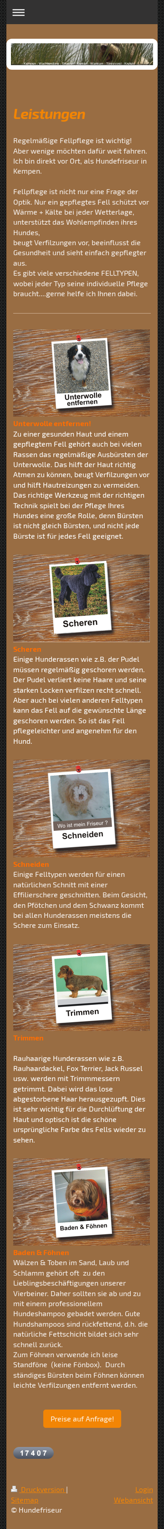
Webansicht (133, 1499)
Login (144, 1489)
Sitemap (24, 1499)
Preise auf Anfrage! (82, 1418)
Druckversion (42, 1489)
